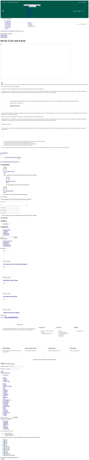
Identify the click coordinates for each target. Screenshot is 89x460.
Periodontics (28, 14)
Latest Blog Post (7, 400)
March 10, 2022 (4, 36)
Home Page (3, 31)
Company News (6, 229)
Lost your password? (5, 372)
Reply (4, 172)
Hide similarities (8, 433)
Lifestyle (5, 232)
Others (27, 13)
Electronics (5, 231)
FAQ (4, 396)
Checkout (5, 390)
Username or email (5, 366)
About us (5, 378)
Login (2, 371)
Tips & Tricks (9, 31)
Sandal (3, 317)
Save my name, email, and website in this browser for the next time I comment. (19, 215)
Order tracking (6, 406)
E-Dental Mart (6, 381)
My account (6, 401)
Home (4, 383)
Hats (1, 317)
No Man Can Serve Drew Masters (11, 312)
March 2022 (6, 223)
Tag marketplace (4, 152)
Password (3, 368)
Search (38, 5)
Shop (4, 377)
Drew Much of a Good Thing (10, 296)
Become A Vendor (7, 386)
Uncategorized (29, 16)
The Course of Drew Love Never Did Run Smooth (15, 264)
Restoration (28, 15)
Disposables (28, 9)
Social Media (6, 233)
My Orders (5, 403)
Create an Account (10, 363)
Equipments (28, 10)
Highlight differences (9, 435)
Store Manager (6, 412)
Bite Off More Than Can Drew (10, 280)
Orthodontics (28, 12)
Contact (5, 380)
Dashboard (5, 393)
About (4, 385)
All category (28, 8)
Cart (4, 387)
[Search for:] (7, 237)
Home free (5, 397)
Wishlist (5, 413)
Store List (5, 410)
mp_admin (4, 37)
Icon (4, 398)
